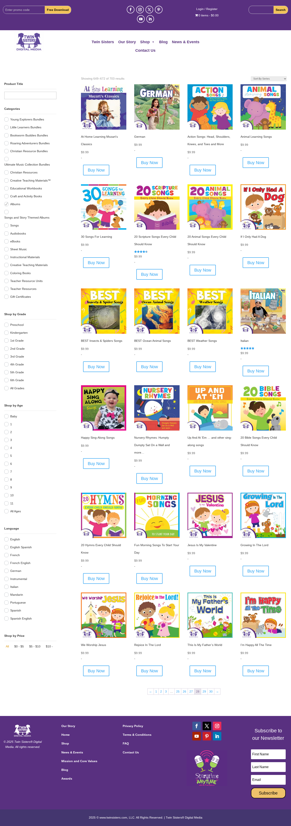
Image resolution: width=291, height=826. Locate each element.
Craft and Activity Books (26, 196)
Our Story (127, 42)
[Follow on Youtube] (141, 19)
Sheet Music (18, 249)
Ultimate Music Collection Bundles (27, 164)
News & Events (185, 42)
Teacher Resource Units (26, 281)
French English (20, 563)
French (15, 555)
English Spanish (21, 547)
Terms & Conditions (137, 734)
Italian (14, 586)
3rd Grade (17, 356)
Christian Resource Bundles (29, 151)
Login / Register (207, 9)
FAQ (126, 743)
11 (11, 503)
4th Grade (17, 364)
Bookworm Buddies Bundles (29, 135)
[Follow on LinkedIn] (150, 19)
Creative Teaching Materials (29, 265)
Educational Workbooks (26, 188)
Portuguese (18, 602)
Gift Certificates (20, 296)
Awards (66, 778)
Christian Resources (23, 172)
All (7, 646)
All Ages (15, 511)
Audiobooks (18, 233)
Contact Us (145, 50)
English (15, 539)
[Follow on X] (149, 9)
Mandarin (16, 594)
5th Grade (17, 372)
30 (211, 691)
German (15, 571)
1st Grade (17, 340)
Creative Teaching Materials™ (30, 180)
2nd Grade (17, 348)
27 (191, 691)
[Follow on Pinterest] (159, 9)
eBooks (15, 241)
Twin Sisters (103, 42)
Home (65, 734)
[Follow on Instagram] (140, 9)
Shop (145, 42)
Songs (14, 225)
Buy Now (96, 170)
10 (12, 495)
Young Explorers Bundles (27, 119)
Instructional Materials (25, 257)
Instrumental (18, 579)
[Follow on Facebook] (130, 9)
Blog (163, 42)
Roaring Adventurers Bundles (30, 143)
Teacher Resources (23, 289)
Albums (15, 204)
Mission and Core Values (79, 761)
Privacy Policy (133, 726)
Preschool (17, 324)
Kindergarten (19, 332)
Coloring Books (20, 273)
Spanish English (21, 618)
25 (178, 691)
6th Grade (17, 380)
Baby (13, 416)
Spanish (15, 610)
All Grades (17, 388)
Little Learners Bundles (25, 127)
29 (204, 691)
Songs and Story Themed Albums (26, 217)
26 (184, 691)
